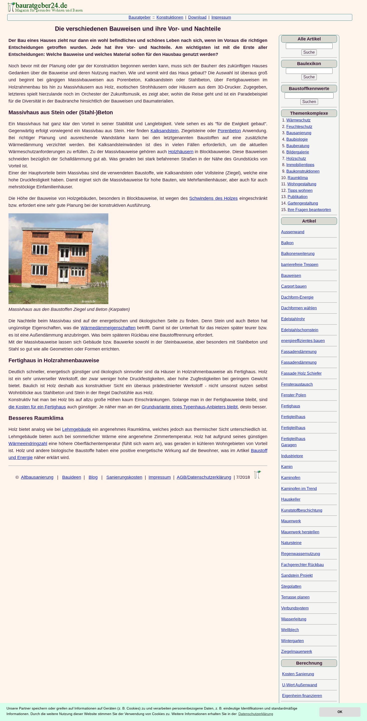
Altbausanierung (37, 477)
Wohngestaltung (301, 184)
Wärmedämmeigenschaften (108, 327)
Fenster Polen (293, 395)
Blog (93, 477)
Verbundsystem (295, 608)
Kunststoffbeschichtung (301, 510)
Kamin (287, 467)
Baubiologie (297, 139)
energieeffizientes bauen (303, 341)
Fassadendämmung (299, 352)
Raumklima (298, 178)
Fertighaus (290, 406)
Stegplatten (291, 586)
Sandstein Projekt (297, 575)
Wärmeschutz (298, 120)
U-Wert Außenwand (299, 685)
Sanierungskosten (124, 477)
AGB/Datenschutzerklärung (204, 477)
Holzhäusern (180, 151)
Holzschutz (296, 158)
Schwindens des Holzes (213, 198)
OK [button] (340, 712)
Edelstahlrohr (293, 319)
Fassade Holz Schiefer (301, 373)
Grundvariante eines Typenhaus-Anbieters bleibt (190, 406)
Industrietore (292, 456)
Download (197, 17)
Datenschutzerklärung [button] (255, 714)
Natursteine (291, 543)
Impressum (221, 17)
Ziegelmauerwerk (296, 651)
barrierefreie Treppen (299, 264)
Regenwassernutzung (300, 554)
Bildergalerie (297, 152)
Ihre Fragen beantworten (309, 210)
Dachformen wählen (299, 308)
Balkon (287, 243)
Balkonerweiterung (298, 253)
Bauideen (71, 477)
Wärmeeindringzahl (27, 443)
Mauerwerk (291, 521)
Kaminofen (290, 478)
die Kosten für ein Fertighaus (37, 406)
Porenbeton (229, 130)
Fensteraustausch (297, 384)
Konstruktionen (170, 17)
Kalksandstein (165, 130)
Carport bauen (294, 286)
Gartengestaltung (303, 203)
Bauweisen (291, 275)
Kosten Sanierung (298, 674)
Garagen (289, 445)
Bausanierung (298, 133)
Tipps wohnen (300, 190)
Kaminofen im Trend (299, 488)
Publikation (298, 197)
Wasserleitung (293, 619)
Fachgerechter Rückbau (302, 565)
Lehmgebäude (76, 429)
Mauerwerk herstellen (300, 532)
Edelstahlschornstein (299, 330)
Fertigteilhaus (293, 417)
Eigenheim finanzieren (302, 696)
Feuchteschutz (299, 126)
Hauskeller (290, 499)
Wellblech (290, 630)
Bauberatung (297, 146)
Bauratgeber (140, 17)
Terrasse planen (295, 597)
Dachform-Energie (297, 297)
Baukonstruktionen (303, 171)
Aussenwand (292, 232)
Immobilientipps (300, 165)
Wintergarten (292, 641)
